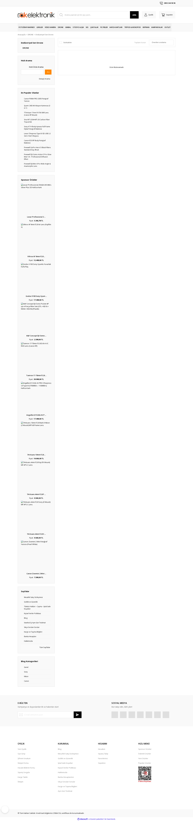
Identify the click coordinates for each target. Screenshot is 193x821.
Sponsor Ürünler (145, 749)
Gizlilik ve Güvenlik (65, 758)
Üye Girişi (21, 753)
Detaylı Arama (44, 79)
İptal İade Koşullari (65, 763)
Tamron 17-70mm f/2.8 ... (36, 375)
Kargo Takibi (23, 777)
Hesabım (101, 749)
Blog (59, 749)
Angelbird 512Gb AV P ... (36, 415)
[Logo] (36, 14)
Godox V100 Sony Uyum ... (36, 296)
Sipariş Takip (103, 753)
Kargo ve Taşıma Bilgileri (67, 786)
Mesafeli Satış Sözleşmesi (68, 753)
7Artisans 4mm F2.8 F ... (36, 494)
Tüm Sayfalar (44, 647)
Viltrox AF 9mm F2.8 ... (36, 256)
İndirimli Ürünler (144, 753)
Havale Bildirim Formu (26, 768)
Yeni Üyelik (22, 749)
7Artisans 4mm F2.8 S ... (36, 534)
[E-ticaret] (96, 819)
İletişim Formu (23, 763)
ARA (134, 15)
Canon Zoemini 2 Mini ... (36, 573)
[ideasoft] (82, 819)
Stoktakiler (67, 42)
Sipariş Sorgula (24, 772)
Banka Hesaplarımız (66, 777)
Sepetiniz (102, 763)
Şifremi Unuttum (24, 758)
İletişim (20, 782)
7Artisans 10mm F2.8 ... (36, 454)
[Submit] (78, 714)
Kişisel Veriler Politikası (67, 768)
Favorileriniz (103, 758)
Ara (48, 72)
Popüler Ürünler (144, 763)
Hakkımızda (62, 772)
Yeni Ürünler (143, 758)
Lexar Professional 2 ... (36, 217)
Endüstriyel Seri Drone (44, 34)
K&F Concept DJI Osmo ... (36, 336)
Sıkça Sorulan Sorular (66, 782)
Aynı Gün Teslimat (65, 791)
